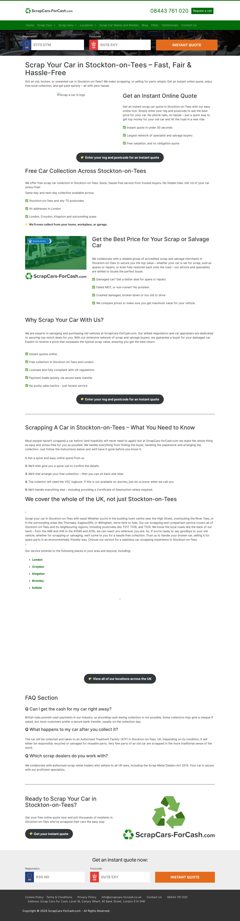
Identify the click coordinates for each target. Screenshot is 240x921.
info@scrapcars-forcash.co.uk (121, 897)
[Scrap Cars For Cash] (49, 10)
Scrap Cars (45, 25)
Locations (87, 25)
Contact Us (189, 25)
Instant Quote (186, 45)
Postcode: (95, 36)
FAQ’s (154, 25)
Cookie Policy (34, 897)
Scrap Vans (66, 25)
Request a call (202, 10)
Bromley (38, 580)
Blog (145, 25)
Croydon (38, 566)
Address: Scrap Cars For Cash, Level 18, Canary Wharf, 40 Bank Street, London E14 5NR (86, 901)
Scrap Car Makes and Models (119, 25)
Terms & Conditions (59, 897)
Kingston (38, 573)
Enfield (37, 587)
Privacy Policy (86, 897)
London (37, 559)
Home (30, 25)
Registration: (29, 36)
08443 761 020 (177, 897)
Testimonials (170, 25)
